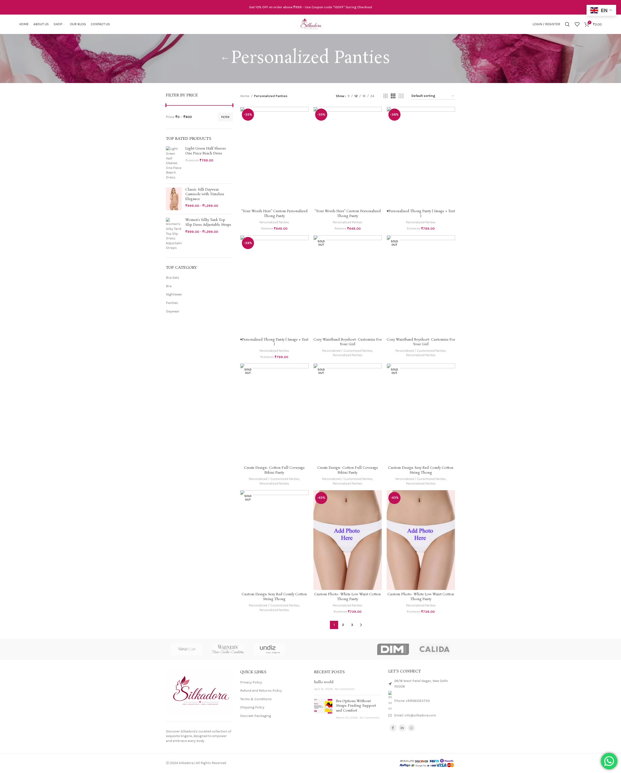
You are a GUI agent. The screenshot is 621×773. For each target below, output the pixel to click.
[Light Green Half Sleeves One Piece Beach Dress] (174, 163)
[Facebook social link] (393, 727)
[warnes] (227, 649)
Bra (169, 286)
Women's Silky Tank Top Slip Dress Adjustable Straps (208, 222)
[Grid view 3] (393, 96)
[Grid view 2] (385, 96)
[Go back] (225, 58)
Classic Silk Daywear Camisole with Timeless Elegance (204, 194)
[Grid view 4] (401, 96)
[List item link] (421, 701)
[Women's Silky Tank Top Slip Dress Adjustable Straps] (174, 234)
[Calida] (434, 649)
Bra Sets (172, 278)
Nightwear (174, 294)
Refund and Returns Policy (261, 691)
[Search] (567, 24)
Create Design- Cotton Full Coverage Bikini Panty (274, 470)
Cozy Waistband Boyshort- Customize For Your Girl (347, 342)
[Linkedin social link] (402, 727)
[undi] (269, 649)
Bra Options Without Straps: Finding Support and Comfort (356, 706)
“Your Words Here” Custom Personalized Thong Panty (274, 213)
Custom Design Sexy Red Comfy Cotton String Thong (420, 470)
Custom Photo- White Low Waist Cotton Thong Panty (347, 597)
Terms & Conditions (256, 699)
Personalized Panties (274, 222)
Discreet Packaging (255, 716)
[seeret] (310, 649)
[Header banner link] (310, 7)
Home (245, 96)
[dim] (393, 649)
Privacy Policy (251, 682)
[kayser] (351, 649)
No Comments (345, 689)
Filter (225, 117)
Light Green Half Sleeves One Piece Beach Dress (205, 151)
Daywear (173, 311)
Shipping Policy (252, 707)
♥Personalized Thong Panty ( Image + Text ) (421, 213)
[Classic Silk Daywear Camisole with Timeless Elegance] (174, 198)
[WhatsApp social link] (411, 727)
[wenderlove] (186, 649)
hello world (324, 682)
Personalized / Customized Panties (347, 351)
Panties (172, 303)
